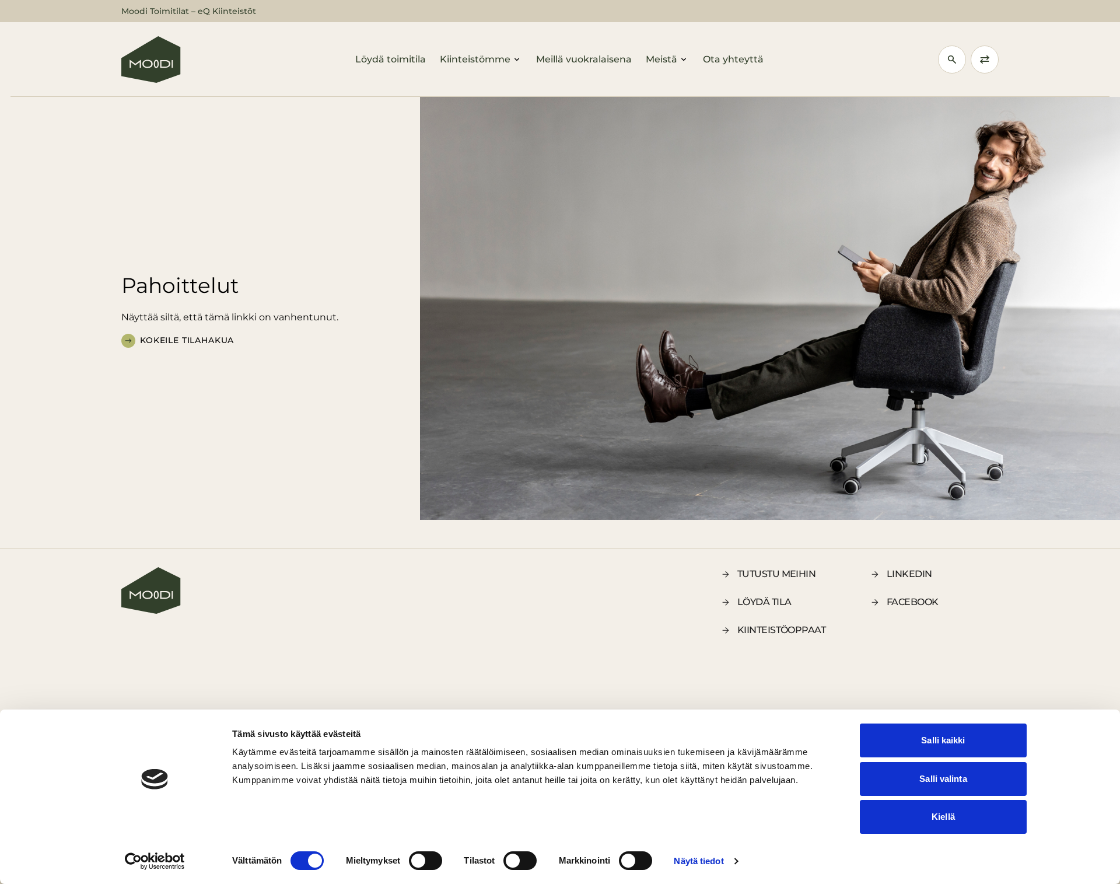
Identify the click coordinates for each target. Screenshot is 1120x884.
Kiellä (943, 817)
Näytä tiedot (698, 861)
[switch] (425, 860)
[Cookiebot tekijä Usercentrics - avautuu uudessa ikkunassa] (155, 861)
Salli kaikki (943, 740)
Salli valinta (943, 779)
